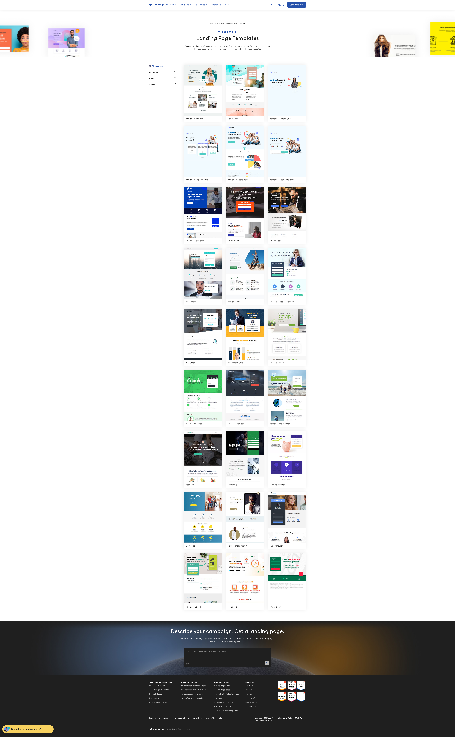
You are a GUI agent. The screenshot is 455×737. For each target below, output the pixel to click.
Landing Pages (231, 23)
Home (212, 23)
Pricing (227, 5)
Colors (152, 84)
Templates (220, 23)
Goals (151, 78)
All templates (157, 66)
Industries (153, 72)
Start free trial (296, 5)
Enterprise (216, 5)
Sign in (281, 5)
